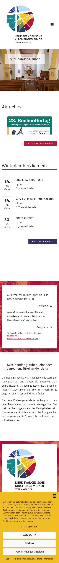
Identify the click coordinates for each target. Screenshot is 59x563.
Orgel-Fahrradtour (29, 180)
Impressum (49, 559)
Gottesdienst (24, 218)
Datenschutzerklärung (32, 559)
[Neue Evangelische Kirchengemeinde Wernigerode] (24, 24)
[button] (54, 496)
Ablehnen (29, 543)
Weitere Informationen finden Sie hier (22, 339)
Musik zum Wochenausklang (34, 199)
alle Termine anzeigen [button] (42, 241)
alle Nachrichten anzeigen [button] (40, 143)
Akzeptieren (29, 535)
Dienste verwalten (29, 527)
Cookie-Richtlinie (13, 559)
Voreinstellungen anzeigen (29, 551)
